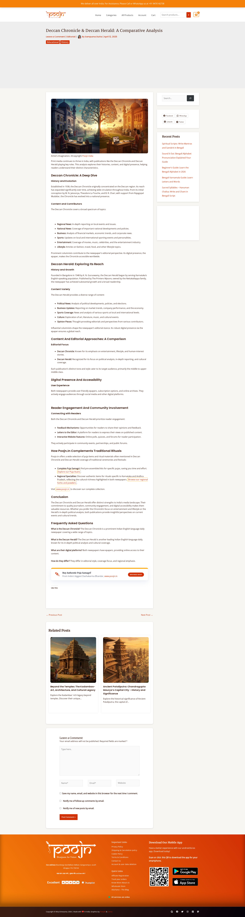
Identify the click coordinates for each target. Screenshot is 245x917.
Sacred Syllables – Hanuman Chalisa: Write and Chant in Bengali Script (175, 191)
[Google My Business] (172, 912)
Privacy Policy (117, 846)
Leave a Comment (55, 36)
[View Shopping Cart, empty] (196, 14)
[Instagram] (188, 912)
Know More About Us (121, 882)
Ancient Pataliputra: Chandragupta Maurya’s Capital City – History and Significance (124, 690)
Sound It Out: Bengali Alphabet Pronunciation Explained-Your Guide (176, 157)
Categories (111, 15)
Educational (53, 42)
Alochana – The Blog (120, 889)
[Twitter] (182, 912)
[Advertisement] (122, 63)
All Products (127, 15)
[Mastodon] (198, 912)
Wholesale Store (118, 886)
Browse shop (136, 574)
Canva (110, 911)
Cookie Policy (117, 854)
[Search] (188, 15)
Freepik (103, 911)
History (65, 42)
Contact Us (116, 861)
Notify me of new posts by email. (78, 808)
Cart (153, 15)
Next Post (147, 615)
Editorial (71, 36)
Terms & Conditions (120, 857)
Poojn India (87, 155)
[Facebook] (177, 912)
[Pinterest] (193, 912)
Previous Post (54, 615)
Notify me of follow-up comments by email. (83, 801)
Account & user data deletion (124, 864)
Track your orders (119, 879)
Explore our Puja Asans (69, 471)
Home (98, 15)
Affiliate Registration (120, 875)
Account (142, 15)
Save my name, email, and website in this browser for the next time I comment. (100, 793)
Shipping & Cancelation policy (124, 850)
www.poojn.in (62, 489)
